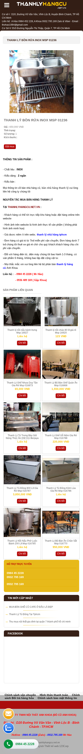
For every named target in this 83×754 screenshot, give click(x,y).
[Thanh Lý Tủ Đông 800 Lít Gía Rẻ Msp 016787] (22, 483)
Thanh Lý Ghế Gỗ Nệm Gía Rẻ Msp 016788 (61, 436)
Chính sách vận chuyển (20, 694)
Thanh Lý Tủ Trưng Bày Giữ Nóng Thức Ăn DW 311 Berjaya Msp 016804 (22, 438)
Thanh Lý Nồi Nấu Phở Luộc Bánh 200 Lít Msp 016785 (22, 542)
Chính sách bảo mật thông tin (57, 698)
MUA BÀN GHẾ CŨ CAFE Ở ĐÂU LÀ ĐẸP (31, 607)
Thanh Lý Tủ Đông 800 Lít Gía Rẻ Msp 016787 (22, 489)
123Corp (64, 746)
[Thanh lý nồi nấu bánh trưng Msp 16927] (22, 325)
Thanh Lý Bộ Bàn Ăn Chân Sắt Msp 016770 (61, 542)
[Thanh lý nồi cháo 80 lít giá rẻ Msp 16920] (60, 325)
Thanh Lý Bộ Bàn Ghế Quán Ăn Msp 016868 (60, 384)
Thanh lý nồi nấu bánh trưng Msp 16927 (22, 331)
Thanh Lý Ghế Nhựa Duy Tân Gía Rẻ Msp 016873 (22, 384)
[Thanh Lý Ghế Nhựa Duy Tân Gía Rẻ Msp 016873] (22, 378)
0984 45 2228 (24, 744)
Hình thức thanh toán (54, 694)
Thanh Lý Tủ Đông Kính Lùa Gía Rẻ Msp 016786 (61, 489)
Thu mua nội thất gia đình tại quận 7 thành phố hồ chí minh (40, 621)
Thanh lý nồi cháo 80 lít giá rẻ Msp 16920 (60, 331)
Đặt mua (9, 146)
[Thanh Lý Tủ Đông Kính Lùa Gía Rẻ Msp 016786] (60, 483)
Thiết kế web (51, 746)
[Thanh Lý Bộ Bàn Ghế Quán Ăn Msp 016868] (60, 378)
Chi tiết (22, 342)
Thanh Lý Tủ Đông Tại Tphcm (24, 614)
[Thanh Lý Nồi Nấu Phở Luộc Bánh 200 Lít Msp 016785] (22, 536)
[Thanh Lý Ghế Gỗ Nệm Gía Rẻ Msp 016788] (60, 430)
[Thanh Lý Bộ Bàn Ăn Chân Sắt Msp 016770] (60, 536)
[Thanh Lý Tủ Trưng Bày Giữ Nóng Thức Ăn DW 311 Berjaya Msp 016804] (22, 430)
